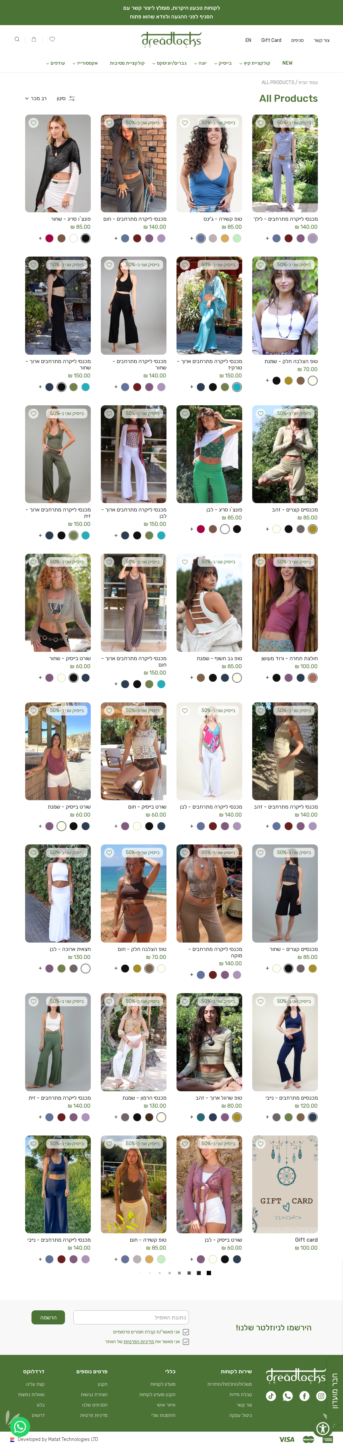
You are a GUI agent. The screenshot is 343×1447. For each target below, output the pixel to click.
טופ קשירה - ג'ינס (223, 219)
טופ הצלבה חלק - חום (142, 949)
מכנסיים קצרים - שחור (294, 949)
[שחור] (84, 238)
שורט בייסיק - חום (147, 807)
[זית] (224, 387)
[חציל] (299, 238)
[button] (257, 63)
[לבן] (72, 238)
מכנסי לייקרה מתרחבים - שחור (139, 364)
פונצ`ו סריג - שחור (71, 219)
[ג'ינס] (275, 238)
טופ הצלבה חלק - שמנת (291, 361)
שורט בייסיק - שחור (70, 658)
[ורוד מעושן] (311, 677)
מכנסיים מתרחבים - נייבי (292, 1098)
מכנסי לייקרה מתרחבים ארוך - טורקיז (209, 364)
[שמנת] (311, 380)
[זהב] (287, 380)
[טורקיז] (236, 387)
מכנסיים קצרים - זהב (295, 509)
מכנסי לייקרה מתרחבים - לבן (211, 807)
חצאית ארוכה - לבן (70, 949)
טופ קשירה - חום (148, 1240)
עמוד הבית (308, 82)
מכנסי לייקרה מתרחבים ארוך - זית (58, 512)
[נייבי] (200, 387)
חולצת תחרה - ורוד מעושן (289, 658)
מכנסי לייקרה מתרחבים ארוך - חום (133, 661)
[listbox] (36, 98)
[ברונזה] (60, 238)
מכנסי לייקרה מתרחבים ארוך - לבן (133, 512)
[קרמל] (224, 238)
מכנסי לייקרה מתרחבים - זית (59, 1098)
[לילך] (311, 238)
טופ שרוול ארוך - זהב (219, 1098)
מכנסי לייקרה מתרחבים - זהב (286, 807)
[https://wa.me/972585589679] (20, 1427)
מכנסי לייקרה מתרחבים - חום (134, 219)
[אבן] (212, 238)
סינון (61, 98)
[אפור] (299, 529)
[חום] (299, 380)
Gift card (306, 1240)
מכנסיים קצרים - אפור (218, 1382)
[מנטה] (236, 238)
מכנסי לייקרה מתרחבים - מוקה (215, 952)
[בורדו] (287, 238)
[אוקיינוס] (200, 1117)
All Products (278, 82)
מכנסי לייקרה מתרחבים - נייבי (59, 1240)
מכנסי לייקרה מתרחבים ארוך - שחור (58, 364)
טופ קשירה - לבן (73, 1382)
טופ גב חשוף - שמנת (219, 658)
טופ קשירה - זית (148, 1382)
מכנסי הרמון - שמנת (144, 1098)
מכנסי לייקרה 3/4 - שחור (290, 1382)
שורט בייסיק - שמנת (69, 807)
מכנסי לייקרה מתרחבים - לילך (285, 219)
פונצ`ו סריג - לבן (224, 509)
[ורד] (48, 238)
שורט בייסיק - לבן (223, 1240)
